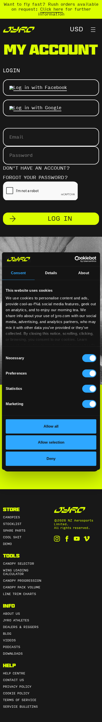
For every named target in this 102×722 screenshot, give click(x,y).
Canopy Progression (22, 580)
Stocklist (12, 524)
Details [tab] (51, 273)
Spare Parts (14, 530)
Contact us (13, 680)
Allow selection (51, 442)
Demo (7, 544)
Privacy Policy (17, 686)
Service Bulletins (20, 706)
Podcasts (11, 647)
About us (11, 613)
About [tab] (83, 273)
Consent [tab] (18, 273)
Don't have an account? (36, 168)
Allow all (51, 426)
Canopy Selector (18, 563)
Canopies (11, 517)
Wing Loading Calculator (15, 572)
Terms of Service (19, 700)
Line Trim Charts (19, 594)
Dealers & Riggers (21, 627)
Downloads (13, 653)
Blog (7, 633)
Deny (51, 458)
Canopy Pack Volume (21, 587)
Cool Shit (12, 537)
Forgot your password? (35, 177)
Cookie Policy (16, 693)
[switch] (89, 373)
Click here (51, 9)
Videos (9, 640)
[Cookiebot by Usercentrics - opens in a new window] (74, 259)
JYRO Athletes (16, 620)
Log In (60, 218)
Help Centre (14, 673)
